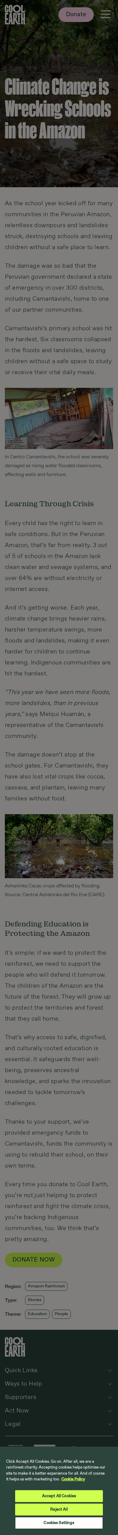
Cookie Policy (73, 1479)
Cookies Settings (59, 1523)
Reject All (58, 1509)
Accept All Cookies (59, 1496)
